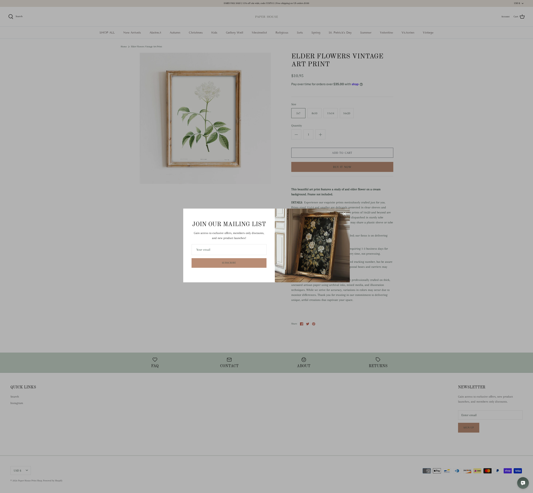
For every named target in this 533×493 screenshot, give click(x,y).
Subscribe (229, 262)
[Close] (344, 213)
